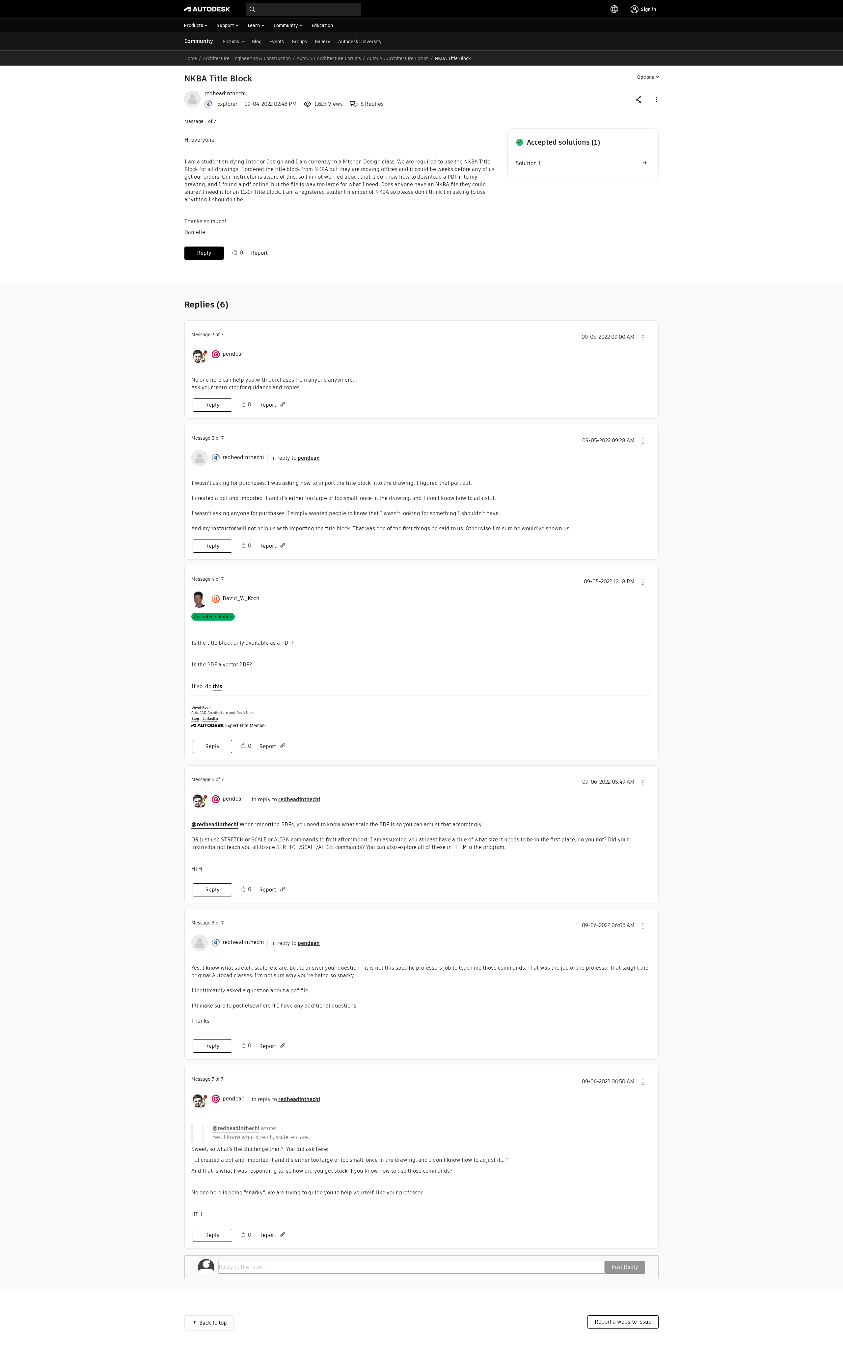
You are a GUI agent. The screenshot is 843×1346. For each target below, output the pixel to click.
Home (190, 58)
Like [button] (235, 252)
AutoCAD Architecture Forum (398, 58)
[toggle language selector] (614, 9)
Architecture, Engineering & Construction (247, 58)
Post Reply (625, 1267)
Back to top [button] (213, 1323)
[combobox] (303, 9)
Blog (256, 41)
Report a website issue (623, 1322)
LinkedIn (210, 718)
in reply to (295, 458)
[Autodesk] (207, 9)
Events (276, 41)
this (217, 686)
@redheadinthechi (214, 824)
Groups (299, 41)
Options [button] (645, 77)
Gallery (322, 41)
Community (198, 41)
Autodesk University (360, 41)
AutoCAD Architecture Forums (329, 58)
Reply (204, 253)
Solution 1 (528, 163)
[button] (656, 99)
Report (259, 253)
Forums (231, 41)
